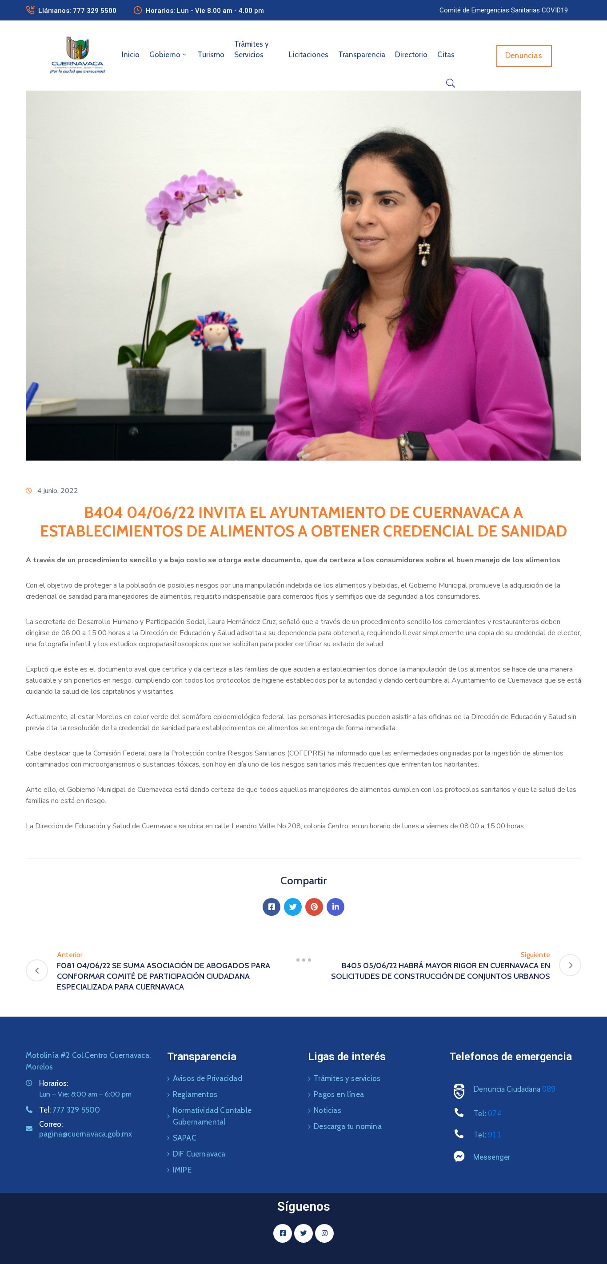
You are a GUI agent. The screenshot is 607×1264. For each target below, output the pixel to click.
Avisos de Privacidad (207, 1078)
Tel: (69, 1109)
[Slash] (303, 960)
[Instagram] (324, 1233)
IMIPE (182, 1169)
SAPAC (184, 1137)
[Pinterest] (314, 907)
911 (494, 1135)
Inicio (131, 54)
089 (548, 1089)
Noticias (327, 1110)
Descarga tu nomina (348, 1126)
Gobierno (164, 54)
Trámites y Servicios (251, 49)
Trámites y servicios (347, 1078)
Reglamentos (195, 1094)
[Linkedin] (335, 907)
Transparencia (361, 54)
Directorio (411, 54)
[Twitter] (293, 907)
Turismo (211, 54)
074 (494, 1114)
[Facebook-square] (282, 1233)
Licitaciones (308, 54)
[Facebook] (271, 907)
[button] (503, 10)
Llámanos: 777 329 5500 (77, 11)
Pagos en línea (339, 1094)
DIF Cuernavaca (199, 1153)
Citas (446, 54)
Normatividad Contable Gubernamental (212, 1116)
